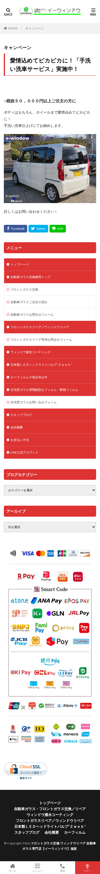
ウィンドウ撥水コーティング (31, 352)
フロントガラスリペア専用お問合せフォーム (41, 339)
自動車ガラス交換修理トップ (31, 277)
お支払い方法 (20, 440)
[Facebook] (15, 229)
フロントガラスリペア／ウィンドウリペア (40, 327)
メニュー (37, 870)
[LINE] (57, 229)
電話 (62, 870)
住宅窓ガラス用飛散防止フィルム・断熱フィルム (44, 390)
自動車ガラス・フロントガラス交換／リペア (50, 808)
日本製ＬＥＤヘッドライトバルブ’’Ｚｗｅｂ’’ (41, 365)
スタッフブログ (21, 415)
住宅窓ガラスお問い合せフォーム (34, 402)
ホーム (12, 870)
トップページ (20, 264)
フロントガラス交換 (24, 289)
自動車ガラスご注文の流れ (29, 302)
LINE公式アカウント (24, 452)
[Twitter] (38, 229)
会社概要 (17, 427)
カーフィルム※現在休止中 (29, 377)
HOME (13, 28)
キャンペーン (34, 28)
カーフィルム (75, 832)
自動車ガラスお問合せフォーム (32, 314)
